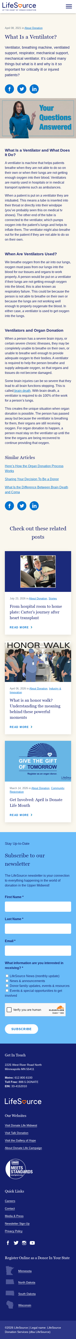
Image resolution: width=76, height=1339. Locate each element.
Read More (19, 627)
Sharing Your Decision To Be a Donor (32, 479)
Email (10, 941)
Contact (10, 1208)
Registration (17, 791)
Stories (53, 598)
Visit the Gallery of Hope (20, 1140)
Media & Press (14, 1216)
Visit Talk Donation (16, 1132)
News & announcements (27, 981)
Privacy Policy (13, 1231)
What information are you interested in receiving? (34, 965)
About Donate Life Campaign (23, 1148)
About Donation (34, 28)
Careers (10, 1200)
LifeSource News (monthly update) (34, 976)
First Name (14, 897)
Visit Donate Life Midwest (21, 1125)
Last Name (14, 919)
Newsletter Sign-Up (17, 1223)
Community (57, 788)
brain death (22, 390)
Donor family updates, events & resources (40, 986)
